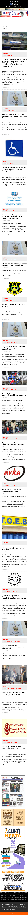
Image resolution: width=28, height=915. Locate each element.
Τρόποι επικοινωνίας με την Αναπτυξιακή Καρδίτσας (11, 490)
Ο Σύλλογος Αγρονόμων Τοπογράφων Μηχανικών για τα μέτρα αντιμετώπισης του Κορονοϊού (14, 596)
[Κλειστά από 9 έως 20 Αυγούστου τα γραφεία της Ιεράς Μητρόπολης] (12, 248)
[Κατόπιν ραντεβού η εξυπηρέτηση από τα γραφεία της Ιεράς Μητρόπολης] (12, 330)
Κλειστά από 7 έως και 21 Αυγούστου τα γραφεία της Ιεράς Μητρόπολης (13, 646)
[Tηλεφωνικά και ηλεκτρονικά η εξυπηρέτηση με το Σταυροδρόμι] (12, 427)
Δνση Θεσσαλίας (14, 210)
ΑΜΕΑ (7, 163)
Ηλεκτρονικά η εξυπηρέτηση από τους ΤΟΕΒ (13, 548)
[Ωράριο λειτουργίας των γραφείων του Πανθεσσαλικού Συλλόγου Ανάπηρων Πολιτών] (12, 148)
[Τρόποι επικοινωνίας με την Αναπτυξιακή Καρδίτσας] (12, 473)
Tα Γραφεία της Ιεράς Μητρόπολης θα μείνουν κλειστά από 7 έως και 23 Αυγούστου (14, 116)
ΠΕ (11, 55)
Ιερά (12, 342)
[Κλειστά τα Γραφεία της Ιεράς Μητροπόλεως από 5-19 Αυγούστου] (12, 728)
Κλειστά (12, 641)
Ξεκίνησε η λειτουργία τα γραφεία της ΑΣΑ (13, 305)
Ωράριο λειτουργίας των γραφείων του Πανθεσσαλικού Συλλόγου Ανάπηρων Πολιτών (14, 169)
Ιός (11, 591)
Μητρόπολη (13, 110)
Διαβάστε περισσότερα (6, 87)
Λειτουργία (13, 438)
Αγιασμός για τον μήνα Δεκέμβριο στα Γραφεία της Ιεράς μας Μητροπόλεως (13, 694)
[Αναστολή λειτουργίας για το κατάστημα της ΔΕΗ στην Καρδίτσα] (12, 378)
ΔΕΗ (12, 389)
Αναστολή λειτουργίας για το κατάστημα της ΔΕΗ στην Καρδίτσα (14, 394)
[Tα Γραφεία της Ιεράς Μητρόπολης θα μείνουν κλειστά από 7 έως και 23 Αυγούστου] (12, 98)
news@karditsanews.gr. (22, 895)
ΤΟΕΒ (17, 543)
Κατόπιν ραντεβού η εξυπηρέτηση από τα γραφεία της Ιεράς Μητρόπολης (13, 347)
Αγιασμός (8, 688)
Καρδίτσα (16, 389)
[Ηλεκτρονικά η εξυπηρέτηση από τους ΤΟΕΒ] (12, 526)
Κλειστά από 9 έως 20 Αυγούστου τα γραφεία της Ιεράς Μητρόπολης (14, 264)
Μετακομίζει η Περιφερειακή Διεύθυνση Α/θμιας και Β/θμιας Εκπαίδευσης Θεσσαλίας (12, 216)
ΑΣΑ (7, 300)
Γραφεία (8, 55)
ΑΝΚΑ (7, 485)
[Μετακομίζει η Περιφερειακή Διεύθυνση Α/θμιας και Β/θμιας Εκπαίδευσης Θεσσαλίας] (12, 199)
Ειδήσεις (5, 53)
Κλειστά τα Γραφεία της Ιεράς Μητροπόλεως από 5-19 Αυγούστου (14, 747)
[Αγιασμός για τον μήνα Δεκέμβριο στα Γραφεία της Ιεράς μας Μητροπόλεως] (12, 674)
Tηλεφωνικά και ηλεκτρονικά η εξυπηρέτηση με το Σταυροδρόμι (13, 443)
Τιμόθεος (15, 342)
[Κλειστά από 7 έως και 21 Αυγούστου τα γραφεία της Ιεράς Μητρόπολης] (12, 629)
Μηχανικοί (15, 591)
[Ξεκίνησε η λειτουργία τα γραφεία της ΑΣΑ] (12, 288)
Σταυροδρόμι (19, 438)
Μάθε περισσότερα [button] (11, 909)
